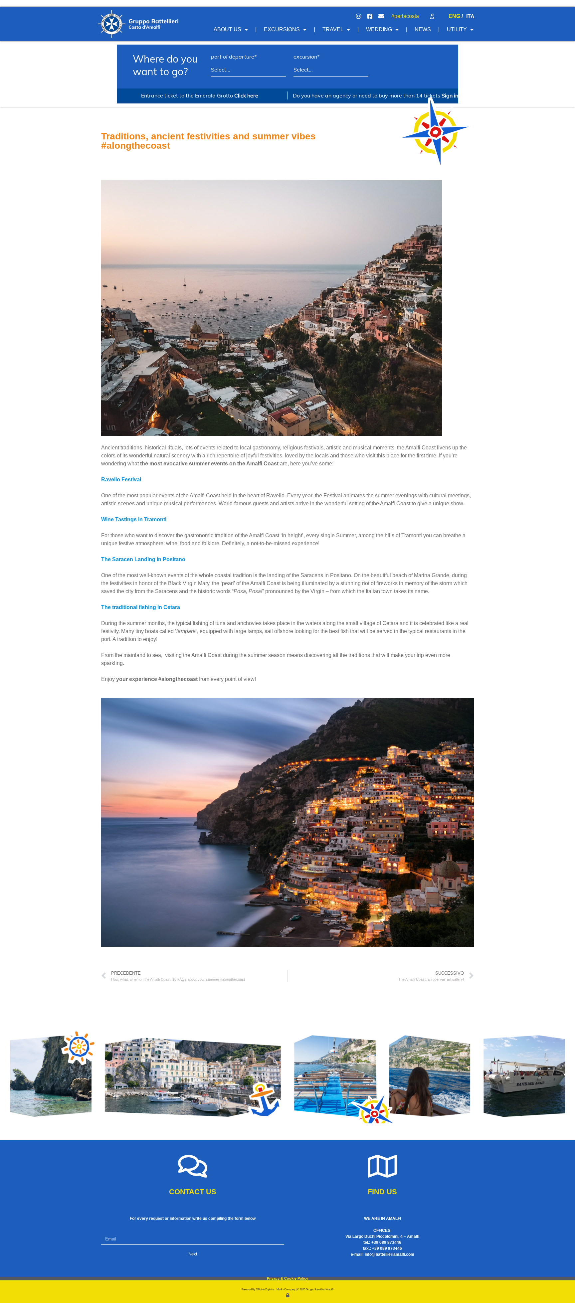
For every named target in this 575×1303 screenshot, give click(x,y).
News (423, 29)
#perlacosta (405, 16)
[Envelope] (381, 16)
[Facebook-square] (369, 16)
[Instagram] (358, 16)
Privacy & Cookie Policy (287, 1278)
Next (192, 1253)
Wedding (379, 29)
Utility (457, 29)
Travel (332, 29)
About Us (227, 29)
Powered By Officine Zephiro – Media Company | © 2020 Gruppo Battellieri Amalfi (287, 1289)
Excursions (282, 29)
